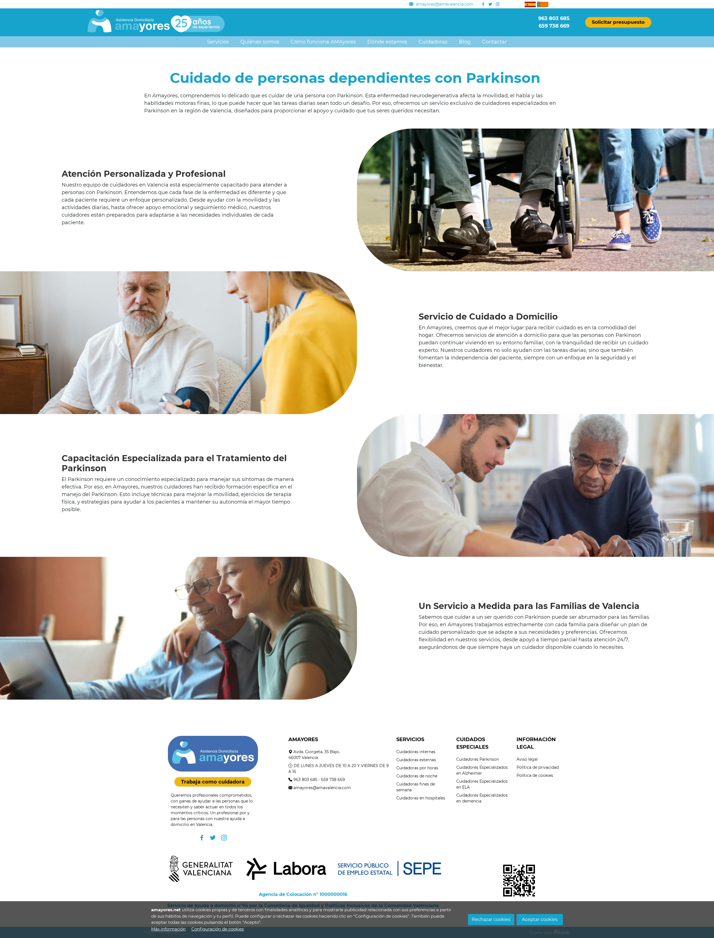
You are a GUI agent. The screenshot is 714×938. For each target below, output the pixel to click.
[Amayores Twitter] (490, 4)
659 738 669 (333, 779)
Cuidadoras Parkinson (477, 759)
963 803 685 (305, 779)
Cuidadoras (433, 42)
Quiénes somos (259, 42)
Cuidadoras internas (415, 751)
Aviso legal (527, 759)
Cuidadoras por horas (417, 767)
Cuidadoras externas (416, 759)
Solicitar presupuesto (618, 22)
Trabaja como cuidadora (213, 782)
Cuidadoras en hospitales (420, 798)
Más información (168, 929)
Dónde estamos (387, 42)
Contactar (494, 42)
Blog (465, 42)
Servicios (218, 42)
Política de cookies (535, 775)
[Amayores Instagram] (497, 4)
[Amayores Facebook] (483, 4)
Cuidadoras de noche (416, 776)
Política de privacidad (538, 767)
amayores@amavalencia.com (322, 787)
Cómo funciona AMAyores (323, 42)
